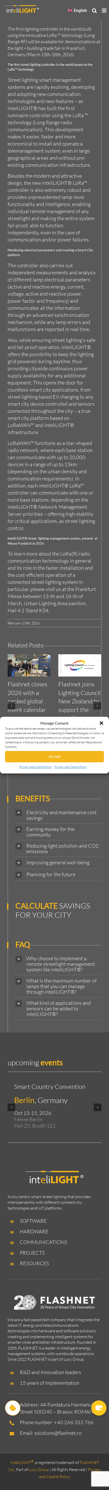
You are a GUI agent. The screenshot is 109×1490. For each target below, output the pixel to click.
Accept (54, 756)
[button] (101, 723)
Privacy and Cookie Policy (36, 767)
